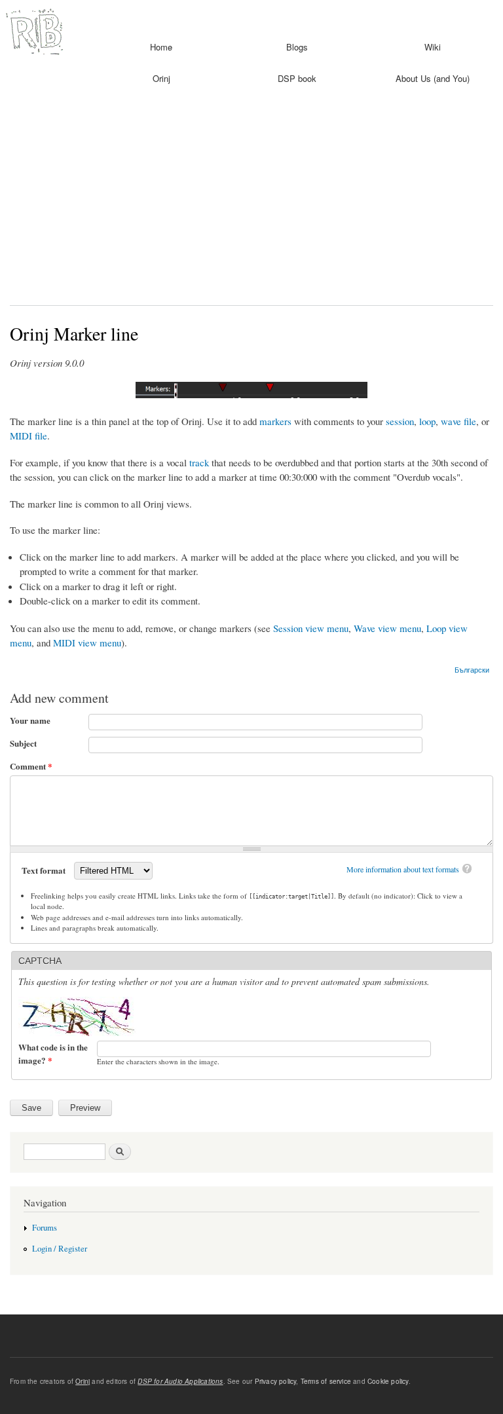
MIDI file (28, 435)
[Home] (33, 30)
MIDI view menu (87, 642)
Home (161, 47)
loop (427, 421)
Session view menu (310, 628)
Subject (23, 743)
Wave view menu (387, 628)
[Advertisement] (251, 200)
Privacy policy (276, 1381)
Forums (44, 1227)
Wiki (432, 47)
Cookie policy (388, 1381)
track (199, 462)
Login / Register (59, 1248)
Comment (31, 766)
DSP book (297, 78)
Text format (44, 870)
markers (275, 421)
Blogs (297, 47)
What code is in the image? (53, 1053)
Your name (30, 720)
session (400, 421)
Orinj (161, 78)
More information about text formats (402, 869)
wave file (458, 421)
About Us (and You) (433, 78)
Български (472, 669)
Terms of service (326, 1381)
